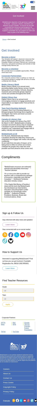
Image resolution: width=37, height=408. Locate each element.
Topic (4, 295)
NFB (14, 324)
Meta (2, 324)
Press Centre (8, 383)
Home (4, 39)
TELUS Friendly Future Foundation (28, 327)
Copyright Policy (9, 387)
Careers (6, 369)
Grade (4, 287)
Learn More (10, 225)
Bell (14, 323)
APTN (3, 323)
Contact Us (7, 378)
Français (32, 2)
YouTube (16, 332)
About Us (6, 374)
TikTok (3, 332)
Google (26, 323)
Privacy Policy (8, 392)
